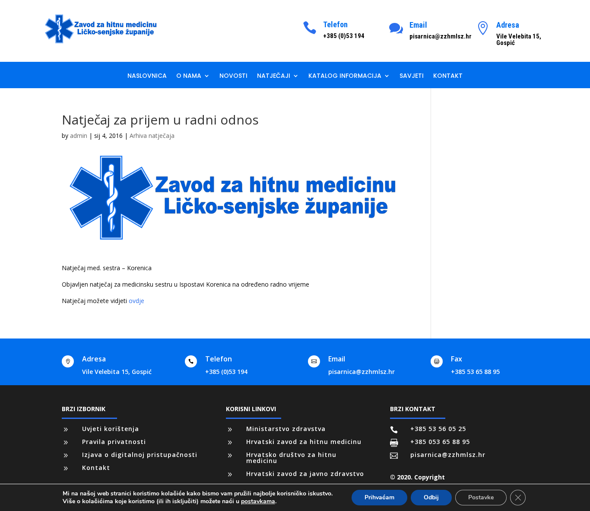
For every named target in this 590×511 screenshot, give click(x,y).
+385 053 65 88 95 (440, 442)
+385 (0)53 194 (226, 371)
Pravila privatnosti (114, 442)
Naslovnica (147, 76)
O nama (188, 76)
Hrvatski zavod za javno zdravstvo (305, 473)
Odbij (431, 497)
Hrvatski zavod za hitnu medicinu (304, 442)
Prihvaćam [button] (379, 497)
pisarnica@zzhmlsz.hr (361, 371)
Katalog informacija (344, 76)
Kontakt (448, 76)
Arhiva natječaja (152, 135)
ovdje (136, 301)
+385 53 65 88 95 (475, 371)
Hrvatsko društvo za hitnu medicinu (291, 457)
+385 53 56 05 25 (438, 429)
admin (78, 135)
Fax (456, 359)
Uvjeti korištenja (110, 429)
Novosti (233, 76)
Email (418, 24)
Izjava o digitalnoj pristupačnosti (139, 454)
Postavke (481, 497)
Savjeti (412, 76)
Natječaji (273, 76)
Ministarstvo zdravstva (286, 429)
